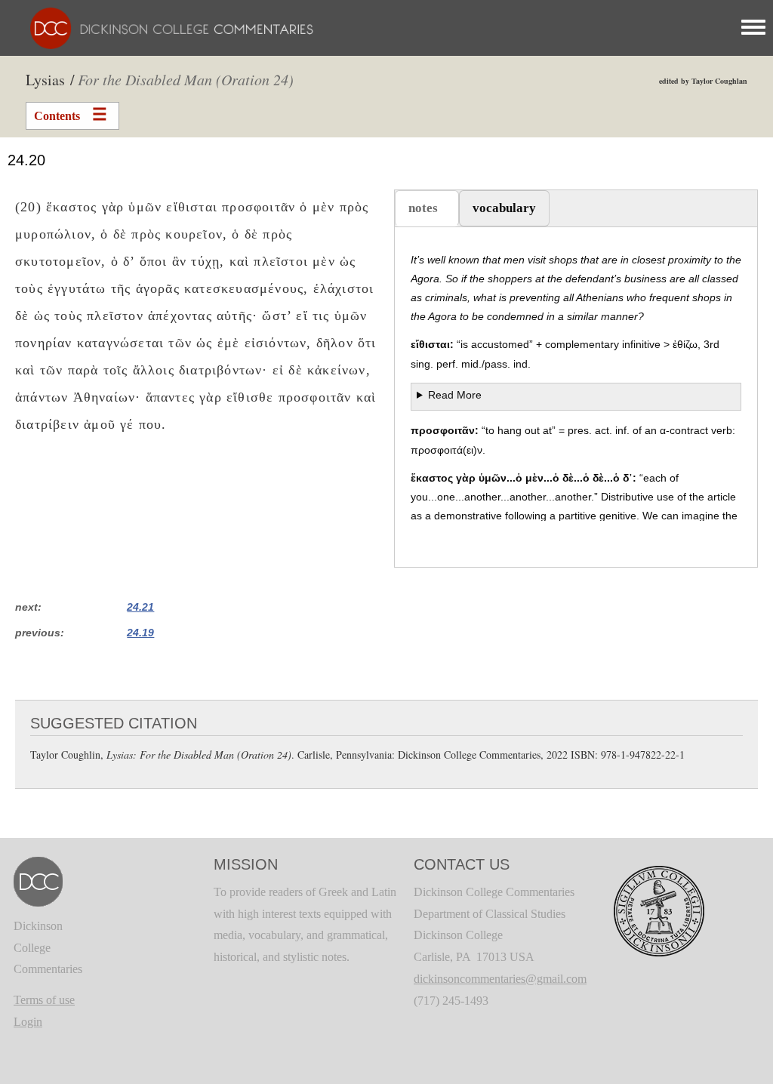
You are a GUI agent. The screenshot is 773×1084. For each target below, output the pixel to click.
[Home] (164, 26)
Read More (455, 395)
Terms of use (44, 999)
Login (28, 1021)
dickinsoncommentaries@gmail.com (500, 978)
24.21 (140, 607)
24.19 (140, 633)
